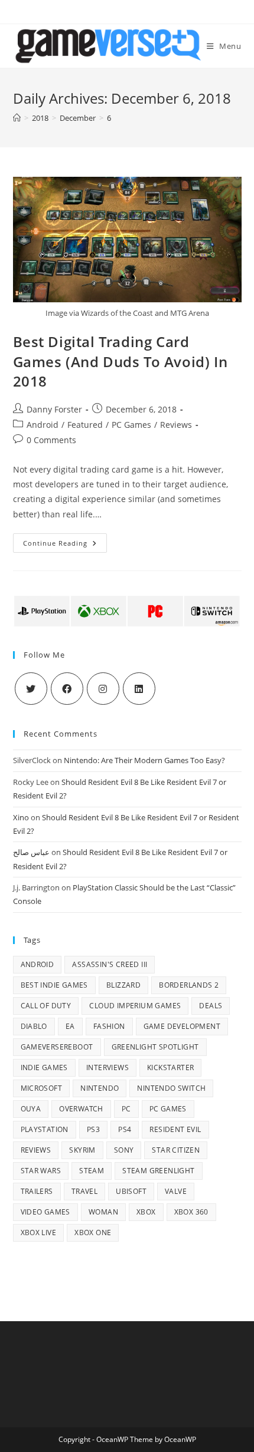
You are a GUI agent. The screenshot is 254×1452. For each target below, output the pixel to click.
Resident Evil (175, 1129)
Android (42, 424)
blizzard (123, 985)
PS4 (124, 1129)
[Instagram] (103, 688)
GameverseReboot (57, 1047)
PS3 (93, 1129)
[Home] (17, 118)
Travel (84, 1191)
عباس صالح (31, 852)
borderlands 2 (189, 985)
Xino (21, 817)
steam (91, 1171)
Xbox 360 (191, 1212)
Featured (85, 424)
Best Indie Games (54, 985)
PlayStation (45, 1129)
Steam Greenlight (158, 1171)
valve (176, 1191)
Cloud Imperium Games (135, 1006)
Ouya (31, 1109)
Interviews (107, 1067)
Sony (124, 1150)
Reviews (176, 424)
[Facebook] (67, 688)
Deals (210, 1006)
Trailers (37, 1191)
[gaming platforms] (127, 610)
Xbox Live (39, 1232)
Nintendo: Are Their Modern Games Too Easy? (144, 760)
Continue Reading (65, 545)
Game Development (182, 1026)
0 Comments (51, 440)
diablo (34, 1026)
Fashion (109, 1026)
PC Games (131, 424)
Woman (103, 1212)
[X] (31, 688)
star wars (41, 1171)
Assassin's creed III (109, 964)
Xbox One (92, 1232)
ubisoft (131, 1191)
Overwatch (81, 1109)
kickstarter (170, 1067)
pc (126, 1109)
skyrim (82, 1150)
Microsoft (42, 1088)
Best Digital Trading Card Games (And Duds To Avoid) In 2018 (120, 361)
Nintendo (99, 1088)
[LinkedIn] (139, 688)
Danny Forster (54, 409)
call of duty (46, 1006)
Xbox (146, 1212)
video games (45, 1212)
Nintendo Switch (171, 1088)
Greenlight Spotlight (155, 1047)
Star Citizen (176, 1150)
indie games (44, 1067)
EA (70, 1026)
